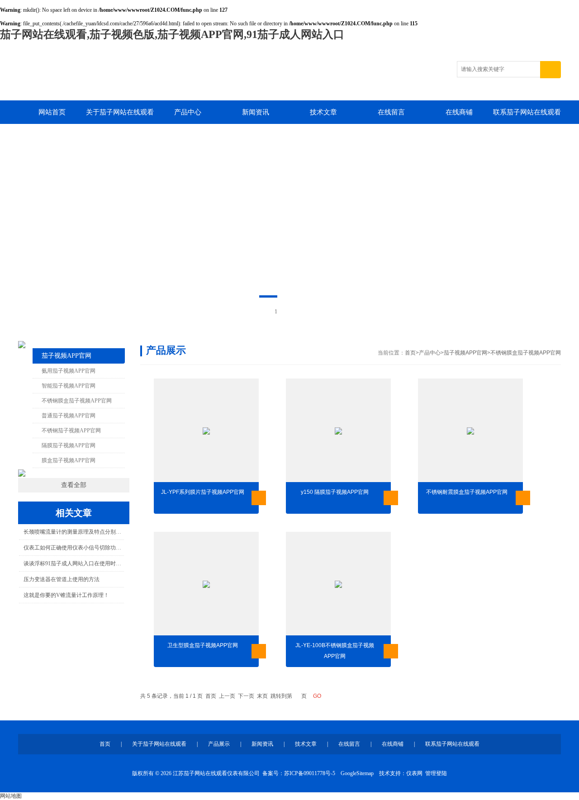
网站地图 (11, 796)
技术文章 (323, 112)
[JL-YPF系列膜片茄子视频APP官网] (206, 431)
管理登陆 (436, 773)
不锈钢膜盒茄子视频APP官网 (77, 401)
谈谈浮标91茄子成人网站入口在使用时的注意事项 (73, 563)
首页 (410, 353)
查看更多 (259, 498)
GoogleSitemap (357, 773)
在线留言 (391, 112)
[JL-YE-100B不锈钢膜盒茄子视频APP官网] (338, 584)
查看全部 (73, 485)
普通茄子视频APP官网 (68, 415)
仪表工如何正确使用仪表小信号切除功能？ (73, 547)
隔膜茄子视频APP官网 (68, 445)
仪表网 (414, 773)
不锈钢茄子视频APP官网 (71, 430)
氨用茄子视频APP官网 (68, 371)
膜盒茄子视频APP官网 (68, 460)
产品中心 (187, 112)
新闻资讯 (255, 112)
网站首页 (52, 112)
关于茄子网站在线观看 (120, 112)
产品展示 (219, 744)
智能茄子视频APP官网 (68, 386)
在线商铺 (459, 112)
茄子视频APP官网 (66, 355)
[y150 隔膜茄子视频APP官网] (338, 431)
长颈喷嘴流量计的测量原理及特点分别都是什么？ (73, 532)
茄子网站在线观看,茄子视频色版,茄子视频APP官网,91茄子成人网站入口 (172, 34)
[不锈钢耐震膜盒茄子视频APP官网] (470, 431)
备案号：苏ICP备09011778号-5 (298, 773)
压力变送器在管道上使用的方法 (62, 579)
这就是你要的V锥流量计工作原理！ (66, 595)
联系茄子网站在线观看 (527, 112)
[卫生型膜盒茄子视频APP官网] (206, 584)
